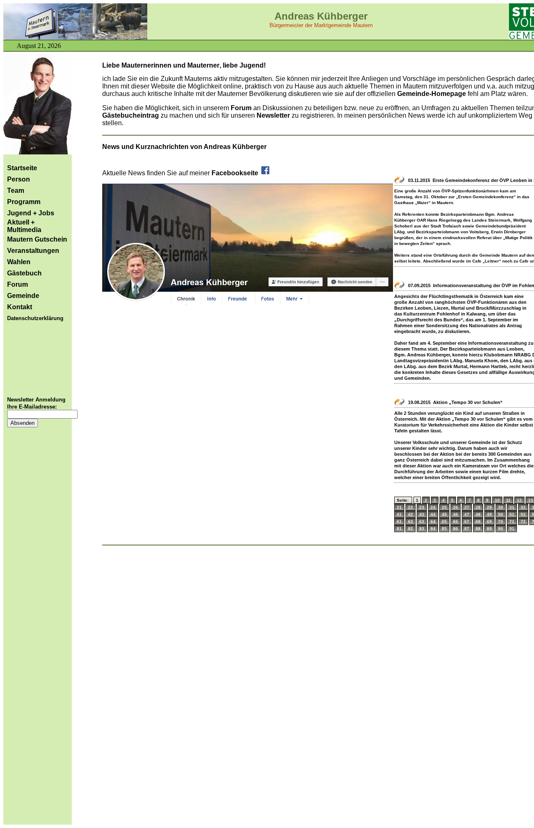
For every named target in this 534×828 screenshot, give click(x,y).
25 (444, 507)
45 (444, 514)
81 (399, 528)
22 (410, 507)
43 (421, 514)
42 (410, 514)
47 (466, 514)
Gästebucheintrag (130, 115)
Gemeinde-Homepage (431, 93)
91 (511, 528)
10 (497, 500)
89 (489, 528)
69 (489, 521)
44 (433, 514)
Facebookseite (236, 173)
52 (523, 514)
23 (421, 507)
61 (399, 521)
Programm (23, 201)
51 (511, 514)
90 (500, 528)
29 (489, 507)
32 (523, 507)
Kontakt (19, 306)
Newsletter (274, 115)
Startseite (22, 168)
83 (421, 528)
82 (410, 528)
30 (500, 507)
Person (18, 179)
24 (433, 507)
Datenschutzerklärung (35, 318)
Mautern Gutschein (37, 239)
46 (455, 514)
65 (444, 521)
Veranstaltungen (33, 250)
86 (455, 528)
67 (466, 521)
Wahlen (18, 261)
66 (455, 521)
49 (489, 514)
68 (478, 521)
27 (466, 507)
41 (399, 514)
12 (519, 500)
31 (511, 507)
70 (500, 521)
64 (433, 521)
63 (421, 521)
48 (478, 514)
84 (433, 528)
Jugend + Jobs (30, 213)
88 (478, 528)
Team (15, 190)
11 (508, 500)
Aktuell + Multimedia (24, 226)
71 (511, 521)
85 (444, 528)
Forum (17, 284)
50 (500, 514)
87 (466, 528)
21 (399, 507)
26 (455, 507)
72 (523, 521)
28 (478, 507)
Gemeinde (23, 295)
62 (410, 521)
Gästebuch (24, 273)
